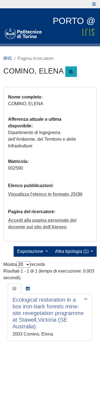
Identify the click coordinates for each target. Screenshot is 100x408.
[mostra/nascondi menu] (94, 4)
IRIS (7, 58)
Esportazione (30, 251)
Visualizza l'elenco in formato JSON (45, 194)
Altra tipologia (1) (72, 251)
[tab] (14, 288)
